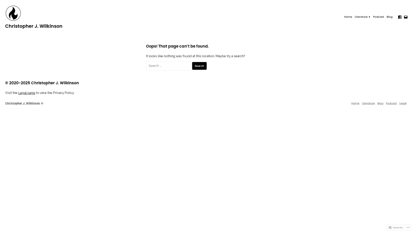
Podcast (378, 17)
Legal (403, 103)
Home (348, 17)
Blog (390, 17)
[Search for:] (169, 66)
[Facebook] (400, 16)
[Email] (405, 16)
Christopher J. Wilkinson (33, 26)
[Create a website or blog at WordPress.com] (42, 103)
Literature (361, 17)
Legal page (26, 93)
